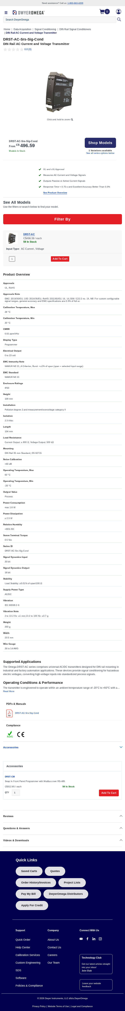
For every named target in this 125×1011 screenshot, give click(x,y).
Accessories (11, 747)
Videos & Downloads (16, 840)
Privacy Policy (39, 1006)
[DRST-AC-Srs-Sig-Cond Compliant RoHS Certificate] (10, 734)
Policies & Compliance (29, 985)
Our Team (54, 962)
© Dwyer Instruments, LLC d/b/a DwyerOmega (62, 998)
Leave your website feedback (91, 985)
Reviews (8, 816)
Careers (52, 955)
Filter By (62, 219)
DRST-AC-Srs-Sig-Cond (26, 713)
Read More (8, 691)
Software (21, 978)
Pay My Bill (28, 893)
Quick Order (23, 939)
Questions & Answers (16, 828)
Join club (87, 970)
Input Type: (13, 249)
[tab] (62, 709)
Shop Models (100, 143)
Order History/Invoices (36, 882)
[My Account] (118, 11)
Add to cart (60, 258)
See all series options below (100, 153)
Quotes (55, 871)
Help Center (23, 947)
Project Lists (72, 882)
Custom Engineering (28, 962)
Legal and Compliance (82, 1006)
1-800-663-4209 (75, 3)
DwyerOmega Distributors (66, 893)
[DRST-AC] (12, 238)
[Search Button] (119, 19)
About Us (53, 939)
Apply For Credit (32, 905)
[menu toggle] (6, 13)
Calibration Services (28, 955)
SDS (18, 970)
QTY (7, 792)
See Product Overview (55, 192)
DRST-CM (10, 776)
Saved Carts (29, 871)
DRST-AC (29, 234)
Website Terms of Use (58, 1006)
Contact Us (54, 947)
